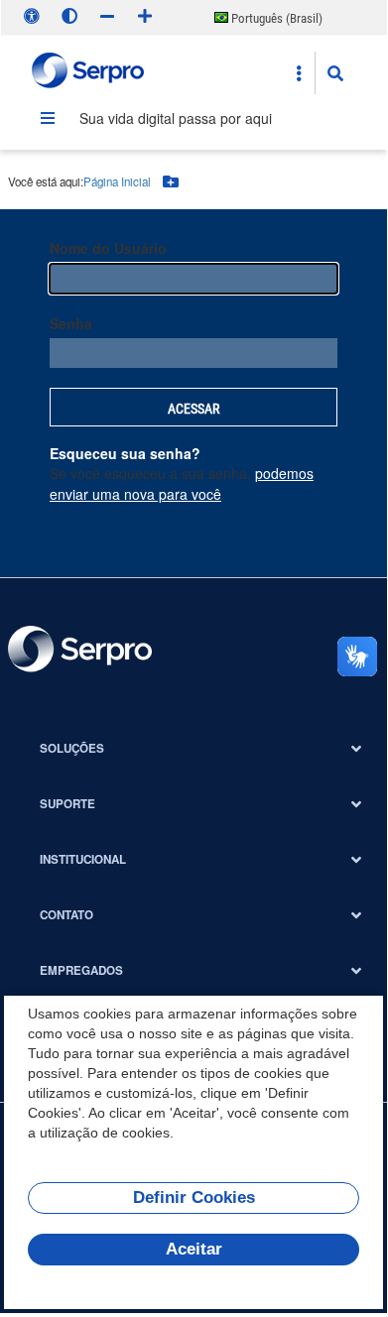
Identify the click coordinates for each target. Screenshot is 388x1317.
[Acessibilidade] (32, 16)
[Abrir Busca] (335, 73)
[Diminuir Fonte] (107, 16)
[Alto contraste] (69, 16)
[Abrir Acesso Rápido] (299, 73)
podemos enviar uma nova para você (182, 483)
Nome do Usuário (108, 248)
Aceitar (194, 1249)
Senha (71, 323)
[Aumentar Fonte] (145, 16)
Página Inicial (117, 181)
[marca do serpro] (89, 73)
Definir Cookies (194, 1197)
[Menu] (48, 118)
